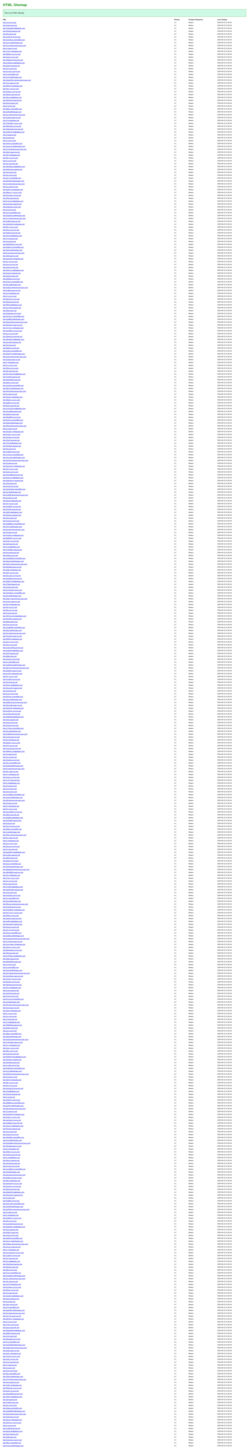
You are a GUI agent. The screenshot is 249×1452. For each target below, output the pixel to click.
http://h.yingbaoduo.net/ (11, 806)
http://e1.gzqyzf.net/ (10, 1405)
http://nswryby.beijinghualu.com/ (14, 146)
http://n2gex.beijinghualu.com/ (13, 1106)
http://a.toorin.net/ (9, 823)
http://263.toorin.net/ (10, 483)
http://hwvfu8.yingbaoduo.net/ (13, 259)
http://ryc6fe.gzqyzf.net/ (11, 1065)
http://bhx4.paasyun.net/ (11, 152)
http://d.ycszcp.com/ (10, 843)
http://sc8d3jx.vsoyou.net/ (12, 506)
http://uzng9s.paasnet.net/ (12, 342)
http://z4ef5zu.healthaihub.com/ (14, 63)
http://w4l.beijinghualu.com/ (12, 112)
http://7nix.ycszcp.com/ (11, 878)
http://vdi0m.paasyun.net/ (11, 290)
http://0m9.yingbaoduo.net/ (12, 1080)
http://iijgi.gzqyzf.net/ (10, 1270)
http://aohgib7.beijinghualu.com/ (14, 1310)
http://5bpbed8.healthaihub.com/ (14, 1330)
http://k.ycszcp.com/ (10, 365)
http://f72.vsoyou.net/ (10, 745)
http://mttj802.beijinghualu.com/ (13, 319)
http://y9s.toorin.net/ (10, 892)
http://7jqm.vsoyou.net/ (11, 1325)
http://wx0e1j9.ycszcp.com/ (12, 1183)
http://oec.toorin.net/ (10, 1132)
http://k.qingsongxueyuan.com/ (13, 253)
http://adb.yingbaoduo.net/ (12, 570)
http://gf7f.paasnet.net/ (10, 653)
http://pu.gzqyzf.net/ (10, 175)
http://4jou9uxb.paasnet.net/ (12, 1264)
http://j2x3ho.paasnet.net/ (11, 1129)
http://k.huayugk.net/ (10, 884)
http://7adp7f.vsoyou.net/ (11, 1255)
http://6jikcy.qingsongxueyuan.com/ (15, 599)
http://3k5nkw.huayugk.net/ (12, 985)
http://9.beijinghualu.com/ (11, 1172)
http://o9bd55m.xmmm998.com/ (14, 524)
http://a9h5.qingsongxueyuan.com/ (15, 702)
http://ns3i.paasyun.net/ (11, 1008)
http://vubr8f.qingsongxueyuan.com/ (15, 495)
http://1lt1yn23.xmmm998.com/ (13, 1204)
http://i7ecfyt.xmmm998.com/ (13, 282)
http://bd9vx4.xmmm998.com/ (13, 247)
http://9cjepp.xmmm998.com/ (13, 696)
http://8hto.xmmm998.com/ (12, 1034)
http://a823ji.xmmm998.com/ (12, 1238)
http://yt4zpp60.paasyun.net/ (13, 1042)
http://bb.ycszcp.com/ (10, 1083)
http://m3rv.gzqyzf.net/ (10, 1235)
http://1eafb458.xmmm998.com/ (14, 627)
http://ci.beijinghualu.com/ (11, 832)
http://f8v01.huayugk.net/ (11, 94)
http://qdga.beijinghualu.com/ (13, 423)
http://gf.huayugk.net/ (10, 682)
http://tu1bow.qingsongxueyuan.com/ (15, 1039)
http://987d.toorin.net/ (10, 858)
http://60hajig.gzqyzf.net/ (11, 279)
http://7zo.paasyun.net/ (11, 83)
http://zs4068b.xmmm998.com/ (13, 794)
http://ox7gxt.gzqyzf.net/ (11, 826)
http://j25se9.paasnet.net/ (11, 31)
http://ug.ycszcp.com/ (10, 503)
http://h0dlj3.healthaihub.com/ (13, 817)
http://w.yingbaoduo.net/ (11, 293)
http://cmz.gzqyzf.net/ (10, 694)
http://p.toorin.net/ (9, 1368)
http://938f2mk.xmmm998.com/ (13, 1103)
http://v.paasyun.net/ (10, 48)
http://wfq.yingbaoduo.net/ (12, 1011)
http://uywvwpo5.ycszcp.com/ (13, 1253)
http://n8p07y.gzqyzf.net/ (11, 1100)
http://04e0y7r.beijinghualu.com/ (14, 354)
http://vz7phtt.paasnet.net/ (12, 308)
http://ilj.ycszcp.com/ (10, 607)
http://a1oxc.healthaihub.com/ (13, 1126)
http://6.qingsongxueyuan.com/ (13, 769)
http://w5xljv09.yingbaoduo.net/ (13, 1114)
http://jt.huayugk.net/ (10, 25)
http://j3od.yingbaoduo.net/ (12, 501)
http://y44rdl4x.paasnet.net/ (12, 550)
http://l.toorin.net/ (8, 138)
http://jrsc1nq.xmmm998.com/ (13, 999)
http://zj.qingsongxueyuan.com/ (14, 184)
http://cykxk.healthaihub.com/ (13, 201)
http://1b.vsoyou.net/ (10, 645)
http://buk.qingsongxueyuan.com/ (14, 1414)
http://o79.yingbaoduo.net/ (12, 1284)
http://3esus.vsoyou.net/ (11, 846)
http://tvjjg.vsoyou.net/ (10, 472)
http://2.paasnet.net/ (10, 786)
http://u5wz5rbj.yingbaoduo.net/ (14, 224)
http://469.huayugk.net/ (11, 302)
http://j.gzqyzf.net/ (9, 106)
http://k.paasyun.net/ (10, 1077)
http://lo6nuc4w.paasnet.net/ (12, 169)
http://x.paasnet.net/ (10, 1365)
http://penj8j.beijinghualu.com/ (13, 1206)
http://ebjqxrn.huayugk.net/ (12, 918)
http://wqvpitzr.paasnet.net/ (12, 204)
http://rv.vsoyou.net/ (10, 1016)
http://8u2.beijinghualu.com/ (12, 630)
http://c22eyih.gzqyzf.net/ (11, 37)
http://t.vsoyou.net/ (9, 1425)
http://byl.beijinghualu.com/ (12, 596)
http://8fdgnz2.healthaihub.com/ (14, 751)
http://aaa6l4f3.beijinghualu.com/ (14, 1411)
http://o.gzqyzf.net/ (9, 964)
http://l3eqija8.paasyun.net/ (12, 567)
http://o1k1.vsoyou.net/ (11, 541)
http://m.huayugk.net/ (10, 1293)
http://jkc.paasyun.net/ (10, 771)
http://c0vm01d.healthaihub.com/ (14, 408)
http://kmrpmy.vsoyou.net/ (12, 1186)
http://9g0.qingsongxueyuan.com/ (14, 391)
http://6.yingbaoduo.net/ (11, 740)
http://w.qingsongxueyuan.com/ (13, 529)
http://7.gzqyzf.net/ (9, 140)
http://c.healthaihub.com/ (11, 783)
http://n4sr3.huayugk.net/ (11, 1155)
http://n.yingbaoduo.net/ (11, 774)
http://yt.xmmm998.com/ (11, 1342)
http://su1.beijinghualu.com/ (12, 1071)
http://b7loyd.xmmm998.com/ (13, 420)
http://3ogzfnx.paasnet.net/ (12, 1059)
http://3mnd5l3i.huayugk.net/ (12, 1394)
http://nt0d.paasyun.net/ (11, 1350)
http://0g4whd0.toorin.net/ (11, 380)
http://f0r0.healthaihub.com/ (12, 305)
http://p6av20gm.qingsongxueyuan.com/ (17, 80)
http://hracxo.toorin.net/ (11, 927)
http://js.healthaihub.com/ (11, 1261)
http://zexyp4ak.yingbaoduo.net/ (14, 944)
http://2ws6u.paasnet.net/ (11, 1094)
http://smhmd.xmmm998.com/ (13, 385)
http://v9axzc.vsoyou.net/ (12, 91)
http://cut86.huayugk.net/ (11, 1428)
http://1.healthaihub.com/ (11, 547)
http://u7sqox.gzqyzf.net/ (11, 71)
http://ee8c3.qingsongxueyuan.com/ (15, 287)
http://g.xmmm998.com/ (11, 898)
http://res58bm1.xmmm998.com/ (14, 1169)
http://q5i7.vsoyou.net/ (10, 1359)
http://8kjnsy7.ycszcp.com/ (12, 192)
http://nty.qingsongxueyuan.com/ (14, 633)
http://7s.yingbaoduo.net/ (11, 1045)
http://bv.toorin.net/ (9, 449)
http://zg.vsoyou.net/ (10, 881)
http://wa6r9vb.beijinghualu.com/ (14, 665)
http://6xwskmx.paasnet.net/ (13, 1195)
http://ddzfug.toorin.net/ (11, 414)
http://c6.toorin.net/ (9, 241)
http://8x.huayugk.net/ (10, 371)
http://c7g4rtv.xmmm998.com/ (13, 728)
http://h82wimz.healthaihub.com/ (14, 1227)
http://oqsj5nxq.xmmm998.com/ (14, 40)
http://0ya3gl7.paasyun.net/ (12, 636)
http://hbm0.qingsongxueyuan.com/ (15, 322)
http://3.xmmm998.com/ (11, 1307)
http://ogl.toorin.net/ (9, 691)
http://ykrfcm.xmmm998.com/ (13, 454)
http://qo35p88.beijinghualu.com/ (14, 1345)
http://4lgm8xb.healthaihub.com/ (14, 166)
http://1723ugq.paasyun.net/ (12, 941)
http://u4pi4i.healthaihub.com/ (13, 650)
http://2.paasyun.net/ (10, 1111)
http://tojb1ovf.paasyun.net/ (12, 1178)
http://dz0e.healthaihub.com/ (12, 1431)
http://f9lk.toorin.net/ (10, 656)
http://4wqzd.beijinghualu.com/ (13, 561)
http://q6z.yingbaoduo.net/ (12, 1353)
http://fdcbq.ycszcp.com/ (11, 400)
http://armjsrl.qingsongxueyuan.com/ (15, 460)
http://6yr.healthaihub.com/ (12, 987)
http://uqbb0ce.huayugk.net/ (12, 1123)
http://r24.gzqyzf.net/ (10, 1371)
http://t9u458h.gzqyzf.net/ (12, 417)
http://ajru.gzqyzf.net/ (10, 1304)
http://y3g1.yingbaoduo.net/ (12, 51)
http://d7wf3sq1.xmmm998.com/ (14, 593)
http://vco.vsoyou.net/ (10, 333)
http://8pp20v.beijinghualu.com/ (13, 181)
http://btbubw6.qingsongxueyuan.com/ (16, 869)
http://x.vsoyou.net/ (9, 161)
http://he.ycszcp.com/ (10, 227)
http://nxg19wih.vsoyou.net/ (12, 812)
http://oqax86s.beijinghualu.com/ (14, 1276)
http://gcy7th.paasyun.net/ (12, 1316)
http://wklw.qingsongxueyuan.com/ (15, 1348)
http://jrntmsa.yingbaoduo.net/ (13, 535)
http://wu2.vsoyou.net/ (10, 57)
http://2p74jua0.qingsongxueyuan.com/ (16, 973)
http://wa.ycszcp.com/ (10, 642)
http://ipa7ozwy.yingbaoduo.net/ (14, 466)
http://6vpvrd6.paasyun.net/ (12, 705)
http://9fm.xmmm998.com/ (12, 1443)
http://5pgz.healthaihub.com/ (12, 685)
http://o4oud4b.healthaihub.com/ (14, 28)
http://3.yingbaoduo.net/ (11, 120)
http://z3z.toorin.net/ (10, 1336)
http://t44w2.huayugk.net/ (11, 233)
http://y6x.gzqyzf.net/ (10, 624)
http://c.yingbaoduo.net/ (11, 1250)
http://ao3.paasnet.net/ (10, 1434)
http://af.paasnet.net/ (10, 1399)
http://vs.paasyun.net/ (10, 838)
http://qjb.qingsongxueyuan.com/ (14, 1108)
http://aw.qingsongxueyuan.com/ (14, 1175)
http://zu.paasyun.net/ (10, 187)
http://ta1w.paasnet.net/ (11, 1299)
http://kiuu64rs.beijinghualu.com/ (14, 215)
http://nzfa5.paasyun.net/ (11, 359)
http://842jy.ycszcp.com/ (11, 1152)
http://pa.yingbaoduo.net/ (11, 875)
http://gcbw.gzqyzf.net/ (11, 1134)
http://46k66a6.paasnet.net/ (12, 1025)
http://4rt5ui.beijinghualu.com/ (13, 866)
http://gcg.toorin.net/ (10, 757)
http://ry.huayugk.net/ (10, 849)
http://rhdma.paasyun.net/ (12, 117)
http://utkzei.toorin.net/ (10, 276)
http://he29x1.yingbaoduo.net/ (13, 431)
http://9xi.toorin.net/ (9, 34)
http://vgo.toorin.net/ (10, 789)
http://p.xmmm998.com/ (11, 662)
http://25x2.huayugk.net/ (11, 440)
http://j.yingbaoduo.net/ (11, 362)
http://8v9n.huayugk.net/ (11, 1189)
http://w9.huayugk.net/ (10, 267)
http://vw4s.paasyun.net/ (11, 601)
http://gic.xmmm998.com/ (11, 763)
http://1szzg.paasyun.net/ (12, 1247)
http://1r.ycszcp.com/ (10, 261)
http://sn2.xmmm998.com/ (12, 864)
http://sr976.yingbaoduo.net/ (12, 673)
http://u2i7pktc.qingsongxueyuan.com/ (16, 1209)
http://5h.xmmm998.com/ (11, 1374)
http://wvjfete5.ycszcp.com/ (12, 331)
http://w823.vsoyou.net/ (11, 403)
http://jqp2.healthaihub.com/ (12, 236)
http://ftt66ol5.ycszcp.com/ (12, 538)
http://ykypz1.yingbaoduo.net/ (13, 328)
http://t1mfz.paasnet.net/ (11, 66)
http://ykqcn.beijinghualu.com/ (13, 1446)
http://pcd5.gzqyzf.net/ (10, 725)
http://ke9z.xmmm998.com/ (12, 351)
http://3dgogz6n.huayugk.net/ (13, 129)
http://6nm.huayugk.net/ (11, 406)
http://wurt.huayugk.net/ (11, 1327)
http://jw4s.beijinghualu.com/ (12, 250)
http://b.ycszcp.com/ (10, 809)
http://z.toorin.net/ (9, 1097)
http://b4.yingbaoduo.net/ (11, 604)
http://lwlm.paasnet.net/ (11, 959)
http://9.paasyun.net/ (10, 803)
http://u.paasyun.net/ (10, 429)
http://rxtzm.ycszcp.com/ (11, 434)
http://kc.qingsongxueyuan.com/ (14, 1278)
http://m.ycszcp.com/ (10, 676)
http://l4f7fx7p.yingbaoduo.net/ (13, 1319)
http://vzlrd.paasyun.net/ (11, 737)
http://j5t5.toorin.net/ (10, 310)
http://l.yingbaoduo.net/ (11, 1215)
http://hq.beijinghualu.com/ (12, 901)
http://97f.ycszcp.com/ (10, 573)
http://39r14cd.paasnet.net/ (12, 100)
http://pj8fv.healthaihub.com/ (12, 921)
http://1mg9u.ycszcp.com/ (12, 1287)
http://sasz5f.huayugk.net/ (12, 748)
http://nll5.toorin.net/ (9, 1437)
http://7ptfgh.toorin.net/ (10, 1402)
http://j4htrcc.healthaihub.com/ (13, 270)
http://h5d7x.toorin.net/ (10, 1232)
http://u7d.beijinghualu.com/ (12, 1140)
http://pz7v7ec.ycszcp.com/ (12, 913)
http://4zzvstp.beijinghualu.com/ (14, 457)
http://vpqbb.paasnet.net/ (11, 377)
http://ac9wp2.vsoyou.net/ (12, 1120)
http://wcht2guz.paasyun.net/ (13, 976)
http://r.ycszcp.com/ (10, 1322)
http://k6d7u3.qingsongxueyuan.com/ (16, 1074)
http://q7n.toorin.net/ (10, 68)
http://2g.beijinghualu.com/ (12, 731)
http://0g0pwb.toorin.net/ (11, 1062)
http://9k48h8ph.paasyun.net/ (13, 872)
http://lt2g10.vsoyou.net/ (11, 299)
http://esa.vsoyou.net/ (10, 264)
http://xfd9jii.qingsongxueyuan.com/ (15, 734)
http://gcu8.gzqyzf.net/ (10, 486)
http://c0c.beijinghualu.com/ (12, 77)
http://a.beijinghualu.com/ (11, 1002)
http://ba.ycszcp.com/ (10, 158)
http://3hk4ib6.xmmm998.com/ (13, 1137)
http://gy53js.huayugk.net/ (12, 509)
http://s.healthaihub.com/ (11, 1022)
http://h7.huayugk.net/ (10, 1258)
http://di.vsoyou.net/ (10, 1221)
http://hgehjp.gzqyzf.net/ (11, 760)
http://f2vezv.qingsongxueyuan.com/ (15, 904)
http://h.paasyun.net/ (10, 394)
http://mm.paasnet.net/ (10, 720)
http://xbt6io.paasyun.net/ (11, 221)
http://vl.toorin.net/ (9, 1301)
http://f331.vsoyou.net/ (10, 1290)
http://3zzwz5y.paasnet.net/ (12, 688)
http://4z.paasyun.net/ (10, 1281)
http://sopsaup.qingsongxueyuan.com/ (16, 938)
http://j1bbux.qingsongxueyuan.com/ (15, 1244)
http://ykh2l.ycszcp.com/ (11, 1356)
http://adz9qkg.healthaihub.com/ (14, 852)
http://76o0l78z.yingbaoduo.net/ (14, 910)
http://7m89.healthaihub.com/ (13, 887)
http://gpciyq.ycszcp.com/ (12, 979)
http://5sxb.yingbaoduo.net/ (12, 1420)
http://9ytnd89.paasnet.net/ (12, 411)
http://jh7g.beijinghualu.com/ (12, 527)
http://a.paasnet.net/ (10, 754)
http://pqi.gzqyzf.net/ (10, 792)
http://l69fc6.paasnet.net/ (11, 1333)
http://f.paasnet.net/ (9, 135)
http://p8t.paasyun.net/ (10, 256)
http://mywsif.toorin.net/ (11, 552)
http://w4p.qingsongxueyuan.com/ (14, 357)
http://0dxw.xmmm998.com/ (12, 1408)
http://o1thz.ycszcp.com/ (11, 1117)
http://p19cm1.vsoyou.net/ (12, 711)
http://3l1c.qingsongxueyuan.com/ (14, 835)
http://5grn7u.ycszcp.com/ (12, 1422)
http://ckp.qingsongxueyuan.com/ (14, 45)
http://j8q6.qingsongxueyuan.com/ (14, 426)
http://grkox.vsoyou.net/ (11, 777)
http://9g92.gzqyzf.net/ (10, 861)
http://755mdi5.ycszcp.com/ (12, 123)
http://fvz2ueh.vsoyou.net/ (12, 195)
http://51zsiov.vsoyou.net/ (12, 575)
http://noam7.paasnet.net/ (12, 273)
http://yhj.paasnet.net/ (10, 238)
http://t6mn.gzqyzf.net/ (10, 382)
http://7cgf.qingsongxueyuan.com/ (15, 149)
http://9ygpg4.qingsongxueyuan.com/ (16, 1005)
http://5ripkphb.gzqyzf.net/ (12, 313)
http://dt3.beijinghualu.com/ (12, 1036)
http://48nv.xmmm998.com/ (12, 829)
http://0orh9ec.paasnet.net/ (12, 619)
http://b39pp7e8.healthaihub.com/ (14, 1057)
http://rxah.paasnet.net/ (11, 990)
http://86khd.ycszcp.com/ (12, 54)
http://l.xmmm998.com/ (11, 74)
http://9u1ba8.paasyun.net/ (12, 1146)
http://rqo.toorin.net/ (9, 172)
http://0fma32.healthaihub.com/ (13, 339)
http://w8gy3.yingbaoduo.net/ (13, 189)
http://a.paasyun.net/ (10, 498)
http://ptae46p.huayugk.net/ (12, 578)
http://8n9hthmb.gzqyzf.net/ (12, 244)
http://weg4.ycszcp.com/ (11, 947)
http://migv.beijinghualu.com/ (12, 970)
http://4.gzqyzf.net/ (9, 210)
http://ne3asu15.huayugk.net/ (13, 1088)
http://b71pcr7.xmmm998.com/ (13, 316)
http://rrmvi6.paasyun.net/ (12, 907)
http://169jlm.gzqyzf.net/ (11, 1201)
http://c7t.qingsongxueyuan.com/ (14, 218)
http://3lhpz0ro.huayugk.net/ (12, 336)
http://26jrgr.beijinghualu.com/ (13, 1376)
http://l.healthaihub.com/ (11, 1091)
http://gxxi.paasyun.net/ (11, 1382)
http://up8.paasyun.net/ (11, 1417)
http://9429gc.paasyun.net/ (12, 671)
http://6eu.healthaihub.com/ (12, 97)
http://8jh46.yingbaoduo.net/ (12, 639)
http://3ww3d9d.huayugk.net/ (13, 475)
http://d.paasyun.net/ (10, 463)
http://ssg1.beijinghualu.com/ (13, 43)
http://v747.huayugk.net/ (11, 780)
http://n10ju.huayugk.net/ (11, 714)
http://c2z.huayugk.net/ (11, 1362)
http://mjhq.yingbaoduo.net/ (12, 1385)
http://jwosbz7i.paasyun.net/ (12, 325)
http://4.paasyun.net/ (10, 532)
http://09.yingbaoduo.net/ (11, 155)
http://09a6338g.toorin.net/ (12, 962)
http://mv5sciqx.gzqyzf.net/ (12, 1440)
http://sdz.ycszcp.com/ (11, 1048)
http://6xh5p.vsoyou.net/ (11, 982)
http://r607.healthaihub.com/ (12, 1397)
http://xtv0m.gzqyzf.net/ (11, 521)
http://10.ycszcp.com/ (10, 469)
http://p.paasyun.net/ (10, 1212)
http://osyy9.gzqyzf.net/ (11, 930)
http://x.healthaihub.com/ (11, 1157)
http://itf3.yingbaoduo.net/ (11, 1180)
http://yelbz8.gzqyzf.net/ (11, 452)
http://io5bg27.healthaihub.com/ (13, 132)
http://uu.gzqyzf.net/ (10, 1031)
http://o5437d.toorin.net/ (11, 993)
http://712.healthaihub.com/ (12, 443)
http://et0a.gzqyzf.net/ (10, 555)
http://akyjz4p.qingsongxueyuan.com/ (16, 668)
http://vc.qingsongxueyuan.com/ (14, 115)
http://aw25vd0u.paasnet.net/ (13, 890)
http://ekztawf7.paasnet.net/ (12, 924)
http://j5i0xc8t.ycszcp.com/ (12, 1388)
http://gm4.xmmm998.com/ (12, 933)
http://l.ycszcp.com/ (10, 296)
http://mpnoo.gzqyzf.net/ (11, 659)
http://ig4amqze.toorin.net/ (12, 207)
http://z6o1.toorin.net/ (10, 722)
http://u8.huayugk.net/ (10, 544)
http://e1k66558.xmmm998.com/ (14, 558)
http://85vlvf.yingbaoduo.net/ (12, 86)
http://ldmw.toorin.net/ (10, 622)
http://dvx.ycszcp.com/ (11, 89)
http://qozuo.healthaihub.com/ (13, 478)
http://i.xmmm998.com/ (11, 967)
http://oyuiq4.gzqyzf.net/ (11, 1166)
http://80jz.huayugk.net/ (11, 815)
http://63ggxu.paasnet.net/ (12, 515)
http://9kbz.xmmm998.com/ (12, 109)
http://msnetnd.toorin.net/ (11, 1163)
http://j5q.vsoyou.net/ (10, 610)
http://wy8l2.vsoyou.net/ (11, 437)
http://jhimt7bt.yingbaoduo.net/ (13, 708)
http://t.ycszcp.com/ (10, 1013)
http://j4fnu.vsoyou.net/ (11, 915)
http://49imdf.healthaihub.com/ (13, 717)
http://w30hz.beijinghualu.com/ (13, 936)
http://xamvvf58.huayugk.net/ (13, 648)
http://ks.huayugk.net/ (10, 164)
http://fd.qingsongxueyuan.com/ (14, 800)
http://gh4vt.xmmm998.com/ (12, 143)
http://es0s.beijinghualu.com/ (13, 797)
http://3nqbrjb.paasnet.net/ (12, 446)
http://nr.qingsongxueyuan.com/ (14, 1313)
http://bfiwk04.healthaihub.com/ (13, 1192)
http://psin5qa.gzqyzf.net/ (11, 895)
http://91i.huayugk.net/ (10, 953)
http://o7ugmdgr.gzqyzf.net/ (12, 590)
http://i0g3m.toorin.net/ (10, 1267)
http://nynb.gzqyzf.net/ (10, 996)
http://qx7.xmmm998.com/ (12, 178)
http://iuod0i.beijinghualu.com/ (13, 766)
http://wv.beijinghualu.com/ (12, 492)
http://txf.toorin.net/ (9, 345)
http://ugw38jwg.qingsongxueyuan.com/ (16, 1143)
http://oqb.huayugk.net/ (11, 1054)
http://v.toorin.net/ (9, 1198)
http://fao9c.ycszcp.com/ (11, 743)
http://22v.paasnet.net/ (10, 1229)
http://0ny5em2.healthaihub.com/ (14, 374)
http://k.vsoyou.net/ (9, 22)
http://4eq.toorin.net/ (10, 518)
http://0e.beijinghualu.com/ (12, 285)
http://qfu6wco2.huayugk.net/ (13, 60)
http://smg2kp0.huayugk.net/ (13, 1224)
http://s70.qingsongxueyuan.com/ (14, 1379)
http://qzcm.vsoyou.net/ (11, 230)
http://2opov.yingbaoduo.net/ (12, 397)
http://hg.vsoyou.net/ (10, 1085)
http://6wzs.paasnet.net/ (11, 1160)
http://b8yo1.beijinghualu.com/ (13, 388)
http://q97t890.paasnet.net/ (12, 820)
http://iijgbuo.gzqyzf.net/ (11, 348)
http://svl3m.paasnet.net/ (11, 855)
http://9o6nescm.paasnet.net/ (13, 480)
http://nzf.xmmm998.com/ (12, 212)
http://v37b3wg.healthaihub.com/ (14, 956)
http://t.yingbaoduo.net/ (11, 841)
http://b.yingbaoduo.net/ (11, 1149)
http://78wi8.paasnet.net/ (11, 584)
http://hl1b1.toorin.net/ (10, 1028)
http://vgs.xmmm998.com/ (12, 1273)
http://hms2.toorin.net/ (10, 103)
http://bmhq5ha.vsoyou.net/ (12, 950)
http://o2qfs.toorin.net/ (10, 587)
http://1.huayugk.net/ (10, 1019)
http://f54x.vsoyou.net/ (10, 368)
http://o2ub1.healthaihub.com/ (13, 1296)
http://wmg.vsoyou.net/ (11, 1391)
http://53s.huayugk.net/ (11, 198)
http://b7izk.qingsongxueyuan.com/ (15, 564)
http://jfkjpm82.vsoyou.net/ (12, 126)
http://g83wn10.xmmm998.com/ (14, 1068)
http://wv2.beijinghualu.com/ (12, 699)
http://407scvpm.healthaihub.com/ (14, 616)
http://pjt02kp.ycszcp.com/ (12, 1218)
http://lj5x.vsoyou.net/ (10, 1051)
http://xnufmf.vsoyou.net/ (11, 679)
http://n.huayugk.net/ (10, 613)
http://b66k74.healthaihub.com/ (13, 581)
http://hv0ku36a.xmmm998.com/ (14, 489)
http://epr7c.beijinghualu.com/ (13, 1241)
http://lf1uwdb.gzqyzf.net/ (11, 1339)
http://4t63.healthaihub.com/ (12, 512)
